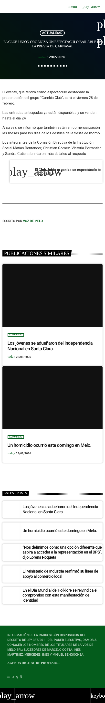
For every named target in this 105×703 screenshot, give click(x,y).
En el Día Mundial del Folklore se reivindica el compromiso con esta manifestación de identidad (59, 595)
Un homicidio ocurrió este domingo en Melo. (49, 445)
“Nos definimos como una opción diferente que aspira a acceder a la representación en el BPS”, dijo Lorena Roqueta (62, 552)
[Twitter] (13, 676)
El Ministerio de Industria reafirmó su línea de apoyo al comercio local (60, 574)
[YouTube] (8, 676)
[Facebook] (21, 676)
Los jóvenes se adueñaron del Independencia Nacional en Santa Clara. (50, 346)
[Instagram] (17, 676)
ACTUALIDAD (52, 33)
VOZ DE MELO (33, 221)
